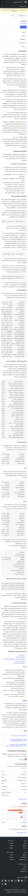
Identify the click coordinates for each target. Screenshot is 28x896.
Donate (10, 857)
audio (9, 792)
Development (22, 42)
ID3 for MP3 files (20, 657)
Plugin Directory (23, 6)
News (25, 843)
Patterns (11, 848)
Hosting (25, 845)
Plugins (11, 845)
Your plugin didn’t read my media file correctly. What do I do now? (18, 740)
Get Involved (10, 852)
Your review (24, 822)
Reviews (23, 36)
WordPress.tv (23, 859)
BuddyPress (23, 871)
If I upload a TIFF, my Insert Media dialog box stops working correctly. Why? (16, 745)
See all (3, 822)
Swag (11, 859)
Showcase (10, 840)
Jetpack (24, 124)
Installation (22, 39)
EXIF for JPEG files (20, 661)
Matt (25, 866)
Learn (25, 852)
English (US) (4, 789)
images (3, 792)
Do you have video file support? (19, 735)
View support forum (22, 832)
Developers (24, 857)
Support (23, 46)
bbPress (24, 869)
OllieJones (24, 23)
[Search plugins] (12, 15)
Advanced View (23, 799)
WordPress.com (22, 864)
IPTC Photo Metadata (19, 663)
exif (6, 792)
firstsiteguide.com (20, 703)
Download (23, 27)
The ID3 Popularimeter (9, 659)
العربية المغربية (20, 877)
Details (23, 32)
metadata (4, 795)
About (25, 840)
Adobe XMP (21, 655)
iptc (7, 795)
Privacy (25, 848)
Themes (11, 843)
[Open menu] (2, 2)
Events (11, 854)
